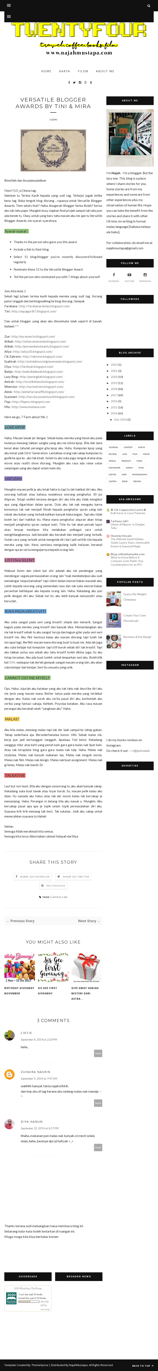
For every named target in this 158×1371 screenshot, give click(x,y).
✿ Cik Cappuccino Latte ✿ (128, 509)
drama (137, 481)
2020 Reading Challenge (28, 1288)
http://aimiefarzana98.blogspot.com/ (39, 392)
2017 (114, 395)
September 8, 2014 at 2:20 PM (39, 1039)
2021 (114, 371)
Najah (21, 1294)
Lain (64, 897)
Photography (140, 474)
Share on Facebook (35, 876)
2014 (114, 413)
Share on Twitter (76, 876)
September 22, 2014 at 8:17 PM (40, 1128)
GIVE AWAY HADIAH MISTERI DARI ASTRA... (85, 993)
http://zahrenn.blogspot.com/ (43, 356)
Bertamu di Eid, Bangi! (137, 637)
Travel (112, 461)
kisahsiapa (114, 467)
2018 (114, 389)
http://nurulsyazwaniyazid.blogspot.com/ (47, 397)
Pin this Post (56, 885)
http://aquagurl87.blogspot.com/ (34, 311)
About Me (105, 71)
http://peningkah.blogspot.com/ (41, 377)
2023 (114, 364)
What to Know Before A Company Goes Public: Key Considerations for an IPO (127, 561)
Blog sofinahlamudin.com (128, 554)
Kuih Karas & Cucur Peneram (128, 513)
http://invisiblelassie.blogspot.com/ (40, 381)
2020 (114, 377)
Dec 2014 (120, 419)
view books (45, 1309)
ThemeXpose (40, 1365)
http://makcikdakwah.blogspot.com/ (39, 371)
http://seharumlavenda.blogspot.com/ (40, 341)
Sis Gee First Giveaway (47, 990)
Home (46, 71)
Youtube (129, 281)
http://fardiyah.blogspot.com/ (33, 366)
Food (139, 461)
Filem (83, 71)
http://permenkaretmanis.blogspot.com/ (42, 346)
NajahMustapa (78, 1365)
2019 (114, 383)
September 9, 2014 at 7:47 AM (39, 1078)
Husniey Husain (121, 535)
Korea (129, 467)
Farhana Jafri (119, 521)
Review (113, 454)
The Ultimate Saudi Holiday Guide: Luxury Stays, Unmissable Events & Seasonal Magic (130, 542)
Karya (64, 71)
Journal (113, 447)
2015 (114, 407)
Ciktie (26, 1033)
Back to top (141, 1365)
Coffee (112, 474)
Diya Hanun (32, 1122)
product (126, 461)
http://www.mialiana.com (28, 407)
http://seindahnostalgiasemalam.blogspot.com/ (50, 361)
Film (134, 454)
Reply (98, 1053)
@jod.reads (142, 750)
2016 (114, 401)
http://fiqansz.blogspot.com (31, 401)
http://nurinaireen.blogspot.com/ (41, 386)
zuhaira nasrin (35, 1072)
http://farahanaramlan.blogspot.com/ (44, 306)
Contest (55, 897)
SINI (12, 662)
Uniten (112, 481)
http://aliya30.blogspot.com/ (33, 351)
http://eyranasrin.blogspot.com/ (33, 336)
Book (125, 481)
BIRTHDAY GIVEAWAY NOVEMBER (19, 990)
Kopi (124, 474)
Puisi (141, 467)
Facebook (113, 281)
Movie (146, 454)
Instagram (145, 281)
